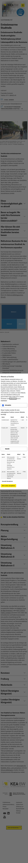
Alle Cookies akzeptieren (8, 485)
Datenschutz (12, 398)
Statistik (7, 449)
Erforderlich (8, 405)
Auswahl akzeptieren (7, 481)
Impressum (4, 400)
